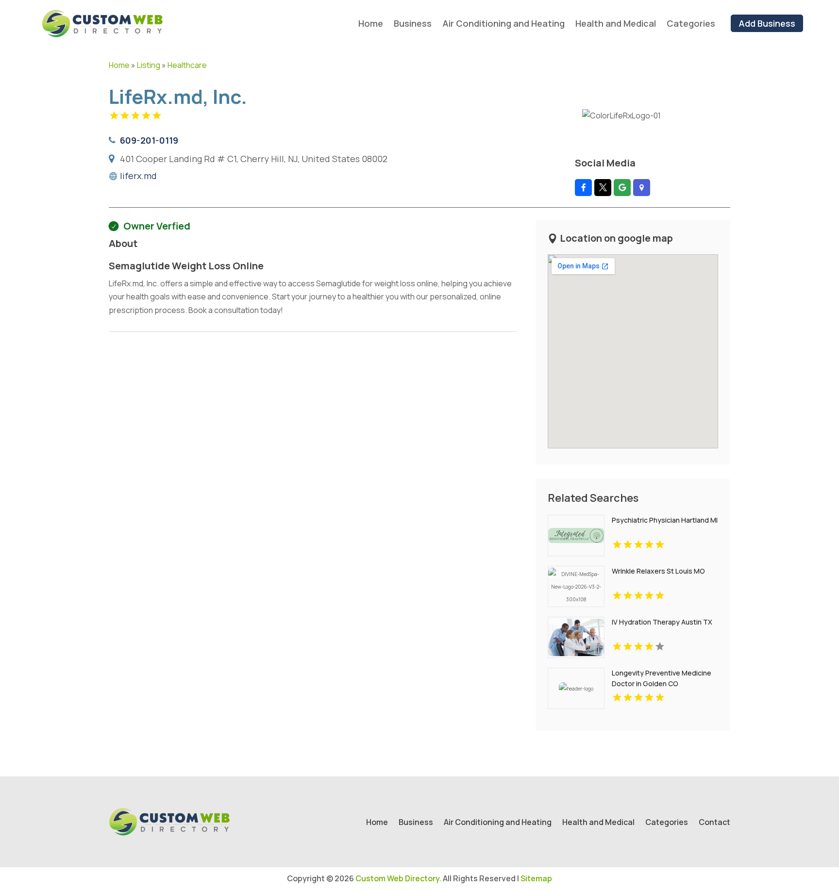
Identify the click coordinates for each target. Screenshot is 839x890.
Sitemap (536, 878)
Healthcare (187, 65)
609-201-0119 (149, 140)
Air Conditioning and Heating (503, 23)
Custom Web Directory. (398, 878)
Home (370, 23)
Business (413, 23)
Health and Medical (615, 23)
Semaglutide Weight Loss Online (186, 265)
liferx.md (138, 176)
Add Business (766, 23)
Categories (691, 23)
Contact (714, 823)
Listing (148, 65)
